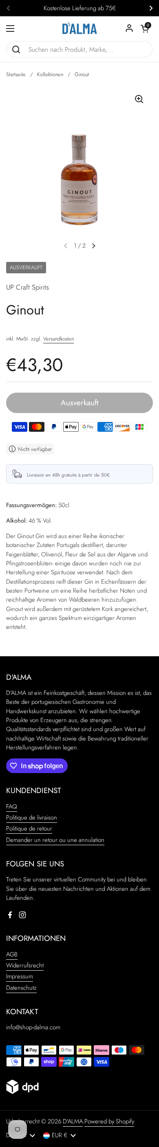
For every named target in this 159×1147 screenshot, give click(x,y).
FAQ (11, 806)
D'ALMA (73, 1121)
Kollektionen (50, 74)
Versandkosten (58, 339)
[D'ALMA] (79, 28)
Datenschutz (21, 987)
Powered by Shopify (109, 1121)
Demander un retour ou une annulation (55, 839)
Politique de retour (29, 828)
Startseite (16, 74)
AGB (12, 954)
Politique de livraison (31, 817)
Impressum (19, 976)
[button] (145, 28)
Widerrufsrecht (25, 965)
